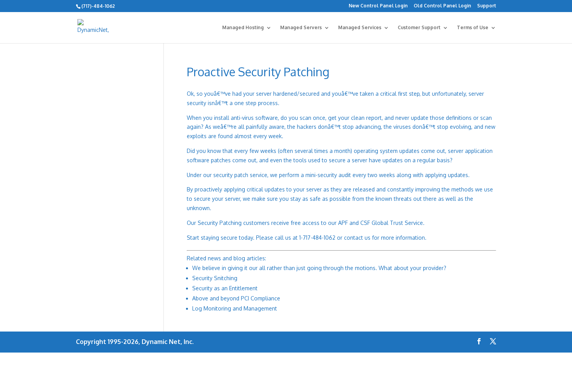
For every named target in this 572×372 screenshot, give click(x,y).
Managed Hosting (243, 27)
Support (486, 6)
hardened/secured (296, 93)
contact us (357, 237)
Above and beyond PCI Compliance (236, 298)
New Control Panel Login (378, 6)
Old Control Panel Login (442, 6)
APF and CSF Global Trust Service (380, 222)
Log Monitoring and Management (234, 308)
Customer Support (419, 27)
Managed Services (359, 27)
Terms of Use (472, 27)
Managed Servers (301, 27)
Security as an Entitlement (225, 288)
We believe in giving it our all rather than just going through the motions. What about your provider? (319, 268)
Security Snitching (214, 278)
